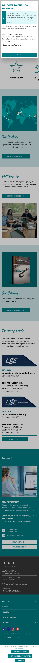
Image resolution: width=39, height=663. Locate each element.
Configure (20, 660)
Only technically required (20, 656)
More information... (19, 648)
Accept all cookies (20, 652)
